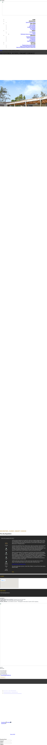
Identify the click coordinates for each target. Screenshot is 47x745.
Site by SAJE (12, 734)
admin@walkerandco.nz (7, 716)
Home (1, 50)
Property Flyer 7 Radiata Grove (18, 564)
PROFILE (3, 677)
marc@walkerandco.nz (6, 675)
